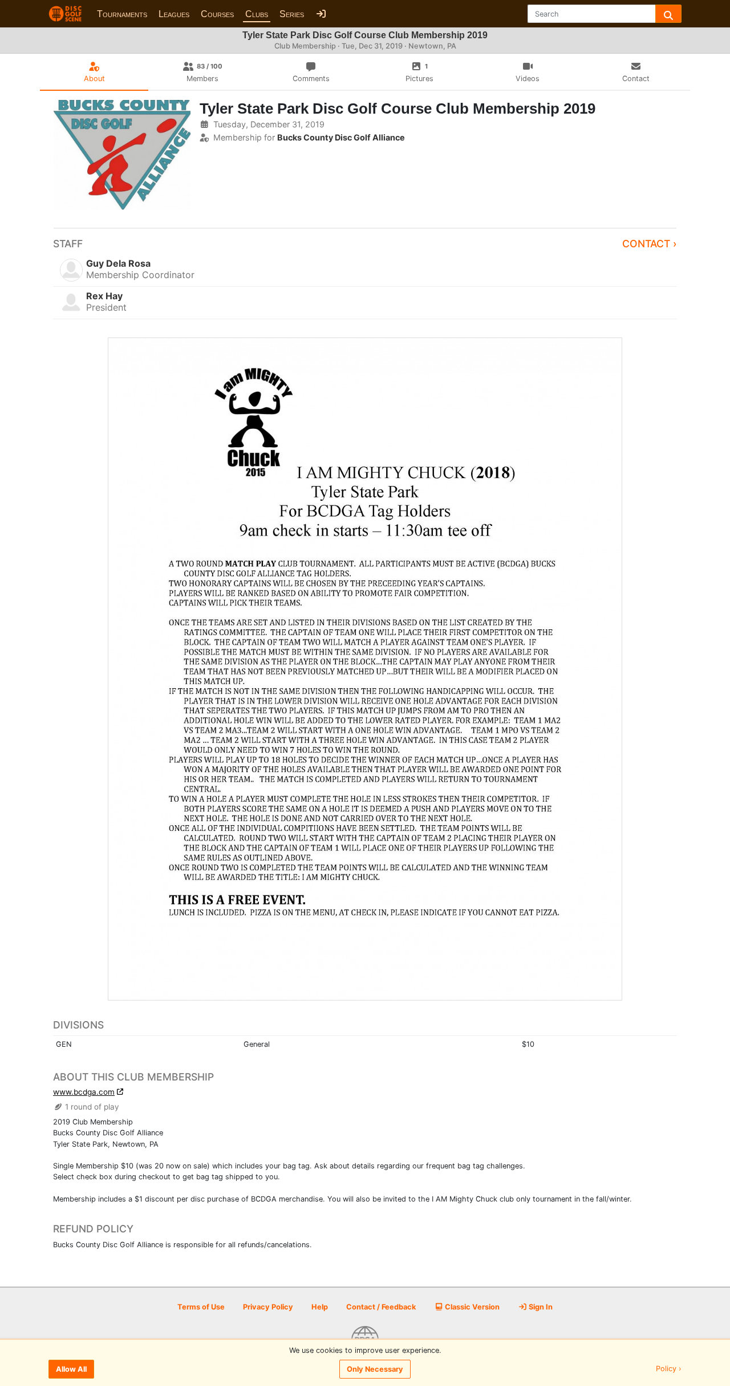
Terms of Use (201, 1307)
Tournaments (122, 14)
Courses (217, 14)
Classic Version (471, 1307)
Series (291, 14)
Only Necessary (375, 1369)
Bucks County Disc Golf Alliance (341, 137)
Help (319, 1307)
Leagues (174, 14)
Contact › (649, 244)
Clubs (256, 14)
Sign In (540, 1307)
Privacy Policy (268, 1307)
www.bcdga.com (84, 1091)
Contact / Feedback (381, 1307)
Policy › (669, 1369)
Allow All (71, 1369)
